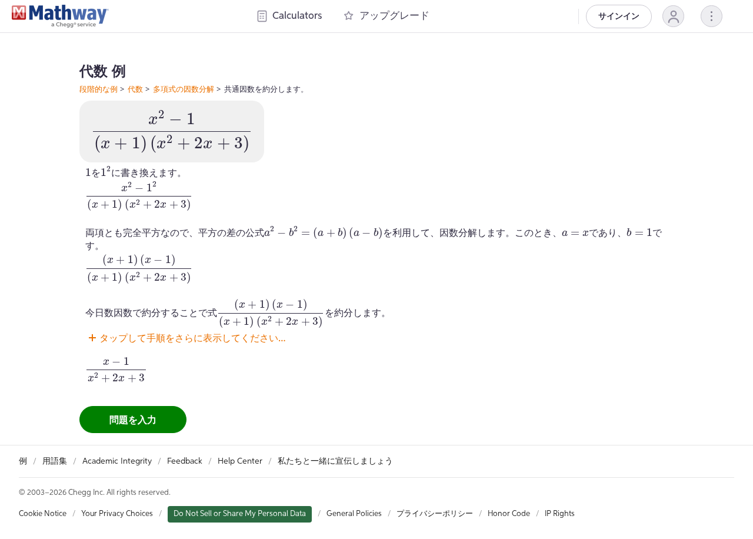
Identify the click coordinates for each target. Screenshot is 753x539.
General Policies (354, 514)
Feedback (184, 461)
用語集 (54, 461)
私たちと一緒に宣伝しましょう (335, 461)
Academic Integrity (117, 461)
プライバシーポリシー (435, 514)
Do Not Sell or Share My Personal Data (240, 514)
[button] (673, 16)
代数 (135, 89)
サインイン (618, 16)
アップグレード (394, 16)
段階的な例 (98, 89)
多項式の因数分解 (183, 89)
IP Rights (560, 514)
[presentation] (171, 131)
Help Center (240, 461)
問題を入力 (132, 419)
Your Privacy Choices (117, 514)
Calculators (297, 16)
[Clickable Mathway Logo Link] (60, 16)
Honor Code (509, 514)
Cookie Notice (42, 514)
